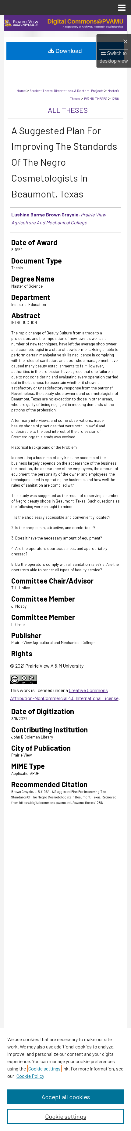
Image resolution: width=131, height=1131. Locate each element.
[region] (65, 1079)
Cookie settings (44, 1068)
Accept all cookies (65, 1096)
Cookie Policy (30, 1076)
